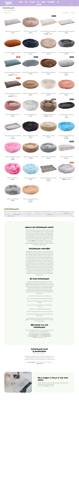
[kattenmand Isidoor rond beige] (48, 126)
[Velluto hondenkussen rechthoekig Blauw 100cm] (12, 63)
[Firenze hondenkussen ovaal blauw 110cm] (30, 63)
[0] (73, 3)
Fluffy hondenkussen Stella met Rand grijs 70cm (13, 136)
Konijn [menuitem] (32, 2)
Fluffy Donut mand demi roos (12, 177)
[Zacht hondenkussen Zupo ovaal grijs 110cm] (66, 63)
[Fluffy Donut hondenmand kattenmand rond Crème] (30, 189)
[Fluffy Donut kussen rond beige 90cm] (48, 63)
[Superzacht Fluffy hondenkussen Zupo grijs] (66, 22)
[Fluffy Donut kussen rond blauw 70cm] (30, 43)
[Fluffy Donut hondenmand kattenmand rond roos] (12, 147)
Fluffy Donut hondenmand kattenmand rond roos (12, 157)
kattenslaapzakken (34, 335)
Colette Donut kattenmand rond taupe (30, 156)
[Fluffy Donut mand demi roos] (12, 168)
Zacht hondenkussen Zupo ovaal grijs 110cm (66, 73)
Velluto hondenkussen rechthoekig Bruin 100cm (13, 94)
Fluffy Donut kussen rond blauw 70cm (30, 52)
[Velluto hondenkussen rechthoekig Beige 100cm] (48, 22)
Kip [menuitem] (38, 2)
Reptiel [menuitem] (39, 4)
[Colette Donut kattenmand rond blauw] (48, 147)
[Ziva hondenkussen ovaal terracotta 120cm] (12, 43)
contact (47, 385)
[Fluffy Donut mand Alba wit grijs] (30, 105)
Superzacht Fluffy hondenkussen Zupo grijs (66, 31)
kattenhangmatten (46, 334)
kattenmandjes (35, 334)
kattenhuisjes (47, 335)
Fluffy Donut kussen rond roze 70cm (66, 93)
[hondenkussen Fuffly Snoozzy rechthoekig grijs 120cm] (48, 168)
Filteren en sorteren (8, 12)
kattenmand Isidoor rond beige (48, 135)
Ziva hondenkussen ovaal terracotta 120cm (12, 52)
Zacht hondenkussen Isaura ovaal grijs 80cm (66, 115)
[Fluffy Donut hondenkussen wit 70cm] (48, 84)
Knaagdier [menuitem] (51, 2)
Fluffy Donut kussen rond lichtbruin (30, 31)
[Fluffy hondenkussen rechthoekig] (66, 147)
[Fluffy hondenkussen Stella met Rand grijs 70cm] (12, 126)
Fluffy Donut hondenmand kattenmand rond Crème (30, 199)
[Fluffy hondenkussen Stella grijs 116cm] (12, 22)
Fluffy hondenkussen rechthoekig (66, 156)
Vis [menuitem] (58, 2)
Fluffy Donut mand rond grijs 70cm (66, 177)
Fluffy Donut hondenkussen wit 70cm (48, 93)
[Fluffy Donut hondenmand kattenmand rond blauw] (66, 126)
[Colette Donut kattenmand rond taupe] (30, 147)
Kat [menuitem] (26, 2)
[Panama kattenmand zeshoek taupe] (48, 105)
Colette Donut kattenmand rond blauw (48, 156)
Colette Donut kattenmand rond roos (13, 114)
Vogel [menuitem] (43, 2)
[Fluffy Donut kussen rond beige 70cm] (48, 43)
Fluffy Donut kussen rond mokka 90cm (30, 93)
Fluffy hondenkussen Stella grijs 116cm (12, 31)
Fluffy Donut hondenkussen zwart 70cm (30, 135)
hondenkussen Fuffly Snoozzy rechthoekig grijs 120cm (48, 178)
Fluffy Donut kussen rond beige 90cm (48, 72)
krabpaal (33, 240)
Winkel (8, 10)
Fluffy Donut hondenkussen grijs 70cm (66, 52)
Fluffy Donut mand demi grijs (12, 198)
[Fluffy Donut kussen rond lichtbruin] (30, 22)
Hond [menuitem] (21, 2)
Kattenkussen (12, 10)
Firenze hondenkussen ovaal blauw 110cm (30, 72)
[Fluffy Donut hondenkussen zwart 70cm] (30, 126)
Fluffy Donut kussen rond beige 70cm (48, 52)
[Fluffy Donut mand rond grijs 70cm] (66, 168)
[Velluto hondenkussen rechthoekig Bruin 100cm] (12, 84)
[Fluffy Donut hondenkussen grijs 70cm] (66, 43)
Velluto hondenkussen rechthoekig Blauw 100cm (13, 73)
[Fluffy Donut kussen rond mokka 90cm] (30, 84)
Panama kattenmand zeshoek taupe (48, 114)
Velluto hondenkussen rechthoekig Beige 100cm (48, 32)
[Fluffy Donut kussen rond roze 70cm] (66, 84)
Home (5, 10)
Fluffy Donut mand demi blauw (30, 177)
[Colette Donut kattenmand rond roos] (12, 105)
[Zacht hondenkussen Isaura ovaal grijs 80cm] (66, 105)
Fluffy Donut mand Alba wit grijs (30, 114)
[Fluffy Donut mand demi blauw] (30, 168)
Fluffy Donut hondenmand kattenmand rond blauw (66, 136)
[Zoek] (71, 3)
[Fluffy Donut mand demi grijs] (12, 189)
